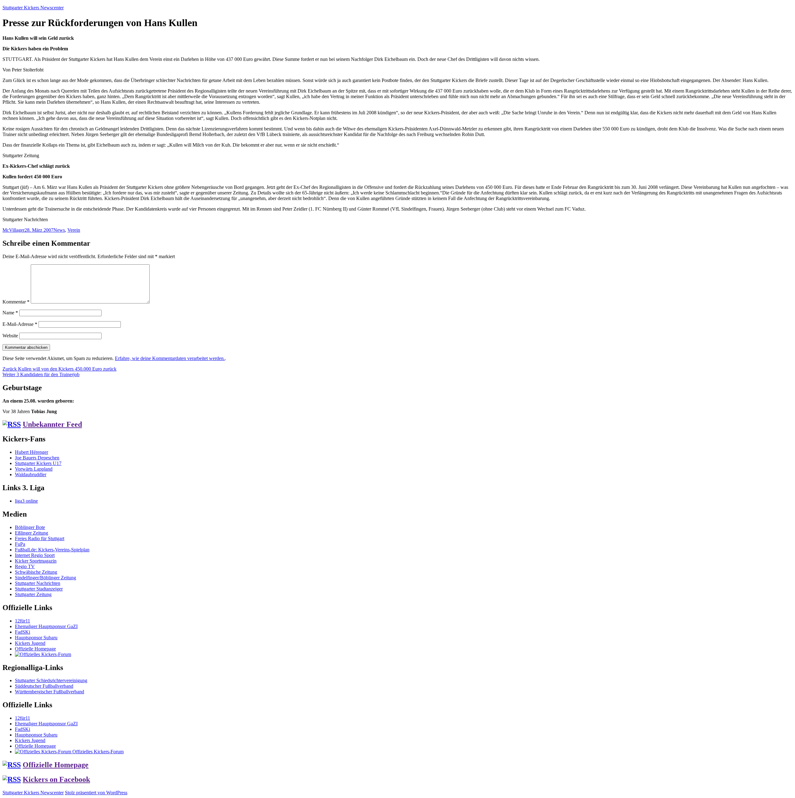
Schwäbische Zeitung (36, 572)
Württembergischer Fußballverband (49, 691)
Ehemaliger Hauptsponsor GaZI (46, 626)
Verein (73, 230)
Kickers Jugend (30, 643)
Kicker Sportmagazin (36, 560)
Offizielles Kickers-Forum (97, 751)
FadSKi (22, 632)
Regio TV (25, 566)
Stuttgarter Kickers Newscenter (33, 7)
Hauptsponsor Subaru (36, 637)
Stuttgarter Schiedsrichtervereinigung (51, 680)
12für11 (22, 620)
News (59, 230)
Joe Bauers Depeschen (37, 457)
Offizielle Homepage (35, 648)
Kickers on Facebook (56, 779)
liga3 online (26, 501)
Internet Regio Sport (35, 555)
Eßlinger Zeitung (31, 533)
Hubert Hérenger (31, 452)
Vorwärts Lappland (33, 469)
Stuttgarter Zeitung (33, 594)
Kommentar (16, 301)
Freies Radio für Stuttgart (39, 538)
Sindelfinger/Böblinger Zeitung (45, 577)
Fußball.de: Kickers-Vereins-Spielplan (52, 549)
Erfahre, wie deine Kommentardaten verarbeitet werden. (170, 358)
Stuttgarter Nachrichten (37, 583)
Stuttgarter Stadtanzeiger (39, 588)
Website (10, 335)
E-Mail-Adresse (19, 324)
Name (10, 312)
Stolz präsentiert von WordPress (96, 792)
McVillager (13, 230)
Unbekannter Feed (52, 424)
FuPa (20, 544)
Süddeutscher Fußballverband (44, 686)
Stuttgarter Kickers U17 (38, 463)
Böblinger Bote (30, 527)
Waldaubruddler (30, 474)
